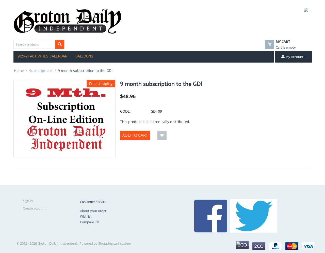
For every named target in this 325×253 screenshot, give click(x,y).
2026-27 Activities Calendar (42, 56)
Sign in (28, 200)
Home (19, 70)
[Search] (59, 44)
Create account (34, 208)
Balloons (84, 56)
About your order (93, 211)
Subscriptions (41, 70)
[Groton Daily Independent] (67, 20)
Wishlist (86, 216)
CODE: (125, 111)
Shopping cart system (114, 243)
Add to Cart (135, 135)
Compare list (89, 222)
